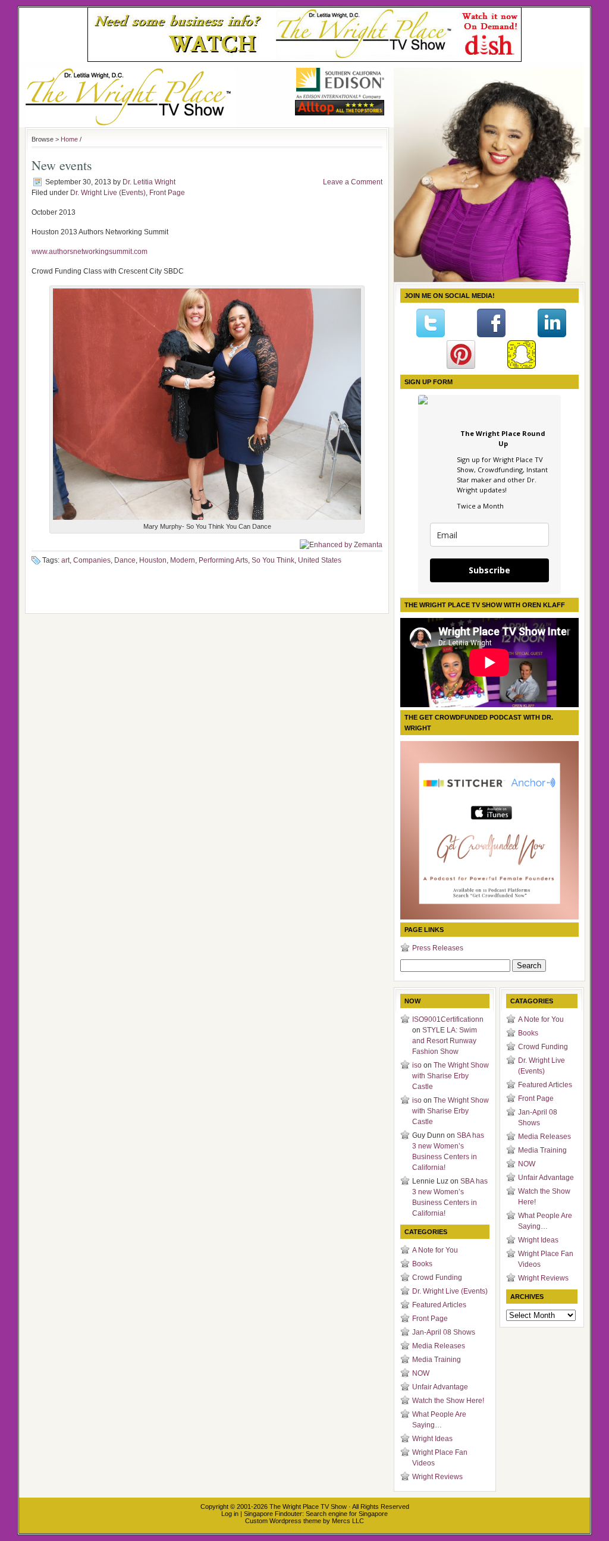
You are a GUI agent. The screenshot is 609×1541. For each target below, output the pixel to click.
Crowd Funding (437, 1277)
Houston (153, 560)
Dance (125, 560)
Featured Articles (439, 1305)
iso (417, 1065)
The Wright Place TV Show (308, 1506)
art (65, 560)
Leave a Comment (352, 182)
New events (62, 165)
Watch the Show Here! (448, 1400)
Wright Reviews (437, 1477)
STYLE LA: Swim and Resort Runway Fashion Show (444, 1041)
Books (422, 1264)
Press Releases (437, 948)
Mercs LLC (348, 1520)
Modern (182, 560)
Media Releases (438, 1346)
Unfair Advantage (440, 1387)
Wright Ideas (432, 1439)
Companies (92, 560)
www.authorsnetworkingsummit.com (90, 251)
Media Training (436, 1359)
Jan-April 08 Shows (443, 1332)
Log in (229, 1513)
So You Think (273, 560)
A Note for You (435, 1250)
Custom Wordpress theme (283, 1520)
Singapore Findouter (273, 1513)
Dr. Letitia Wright (149, 182)
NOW (420, 1373)
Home (69, 139)
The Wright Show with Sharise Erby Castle (450, 1076)
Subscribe (489, 570)
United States (319, 560)
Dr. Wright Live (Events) (108, 193)
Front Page (167, 193)
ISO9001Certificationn (448, 1019)
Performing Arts (223, 560)
